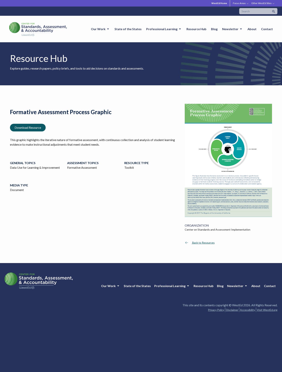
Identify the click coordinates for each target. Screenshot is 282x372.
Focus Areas (239, 3)
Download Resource (28, 127)
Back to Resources (203, 242)
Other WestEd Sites (261, 3)
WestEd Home (219, 3)
